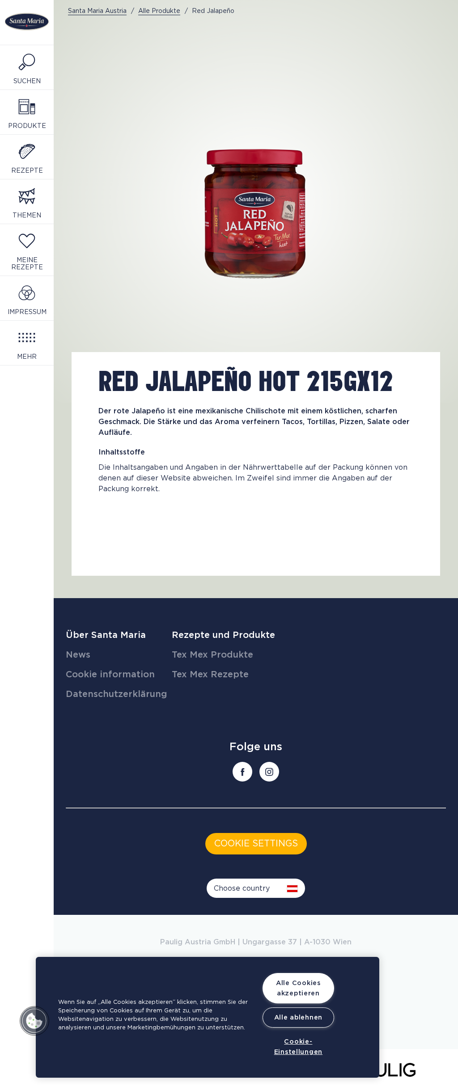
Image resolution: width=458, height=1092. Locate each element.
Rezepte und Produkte (223, 635)
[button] (34, 1021)
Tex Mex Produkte (212, 654)
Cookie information (110, 674)
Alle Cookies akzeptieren (298, 988)
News (78, 654)
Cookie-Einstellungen (298, 1046)
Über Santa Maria (106, 635)
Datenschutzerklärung (116, 694)
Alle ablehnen (298, 1017)
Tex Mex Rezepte (210, 674)
